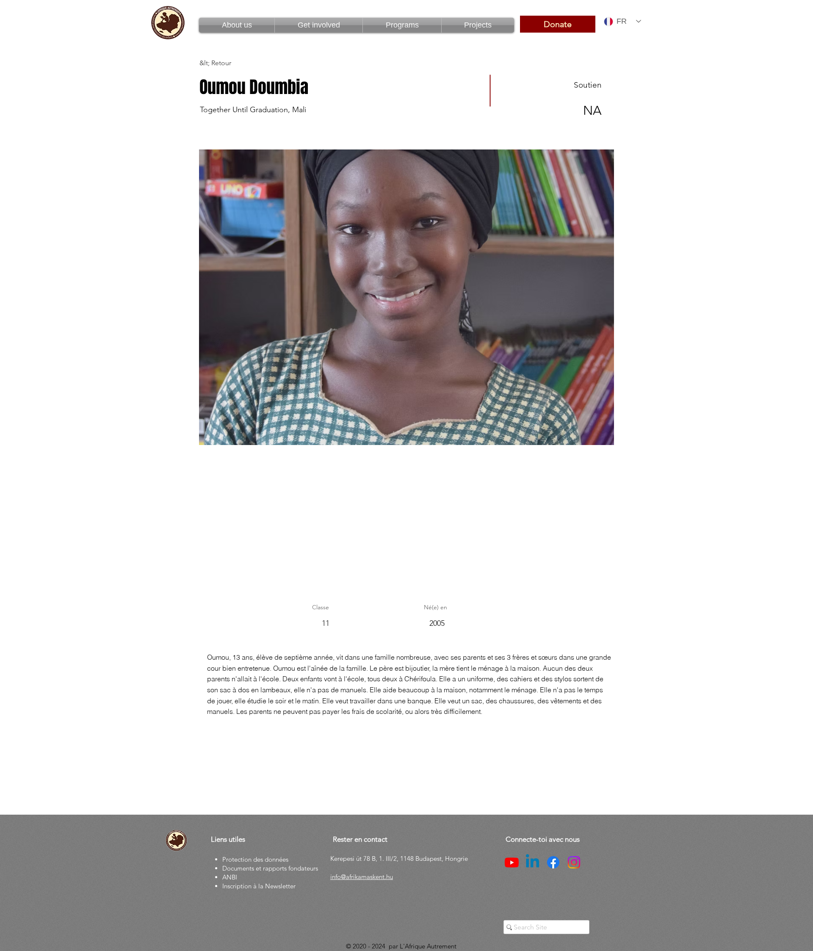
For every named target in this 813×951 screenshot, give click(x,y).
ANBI (229, 877)
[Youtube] (511, 862)
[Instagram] (574, 862)
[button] (402, 25)
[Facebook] (553, 862)
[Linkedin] (532, 862)
